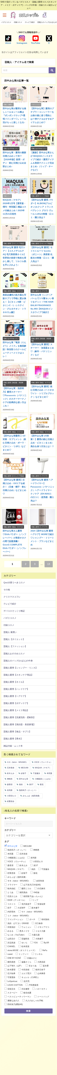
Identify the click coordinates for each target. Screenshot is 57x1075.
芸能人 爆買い (10, 632)
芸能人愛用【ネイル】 (14, 682)
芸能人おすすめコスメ (14, 654)
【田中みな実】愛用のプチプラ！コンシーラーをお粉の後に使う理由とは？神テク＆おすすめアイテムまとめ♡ (42, 115)
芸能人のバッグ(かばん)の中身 (18, 661)
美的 (21, 784)
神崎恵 (9, 779)
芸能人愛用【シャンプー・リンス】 (20, 668)
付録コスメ (18, 22)
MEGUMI (24, 768)
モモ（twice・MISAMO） (17, 762)
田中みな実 (23, 779)
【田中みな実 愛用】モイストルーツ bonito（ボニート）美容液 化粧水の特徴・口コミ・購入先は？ (42, 254)
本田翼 (49, 773)
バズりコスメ (6, 22)
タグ (6, 841)
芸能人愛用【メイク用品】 (16, 710)
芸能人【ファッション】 (15, 646)
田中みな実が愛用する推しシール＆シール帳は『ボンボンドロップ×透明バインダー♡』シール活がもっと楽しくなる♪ (14, 115)
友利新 (9, 790)
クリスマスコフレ (12, 597)
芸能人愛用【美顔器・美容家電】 (19, 724)
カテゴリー (10, 830)
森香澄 (9, 784)
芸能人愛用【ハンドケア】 (16, 689)
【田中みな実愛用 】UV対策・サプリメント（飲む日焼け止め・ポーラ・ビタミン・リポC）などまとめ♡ (14, 443)
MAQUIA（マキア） (43, 768)
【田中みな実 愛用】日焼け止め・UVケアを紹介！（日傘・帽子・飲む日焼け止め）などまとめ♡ (14, 487)
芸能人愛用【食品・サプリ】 (17, 731)
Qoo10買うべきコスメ (14, 582)
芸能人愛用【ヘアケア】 (15, 696)
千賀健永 (36, 773)
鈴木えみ (10, 773)
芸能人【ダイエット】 (14, 639)
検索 (28, 1011)
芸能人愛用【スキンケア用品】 (18, 675)
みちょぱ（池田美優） (32, 796)
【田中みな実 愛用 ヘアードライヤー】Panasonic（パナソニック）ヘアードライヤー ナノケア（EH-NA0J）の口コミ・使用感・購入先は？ (42, 490)
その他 (6, 590)
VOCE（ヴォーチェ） (43, 762)
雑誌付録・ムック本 (13, 746)
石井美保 (10, 768)
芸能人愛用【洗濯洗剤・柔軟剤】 (19, 717)
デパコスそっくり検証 (14, 611)
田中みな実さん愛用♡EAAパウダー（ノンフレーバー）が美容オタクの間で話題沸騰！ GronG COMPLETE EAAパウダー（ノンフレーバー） (14, 541)
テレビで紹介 (30, 22)
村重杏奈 (10, 801)
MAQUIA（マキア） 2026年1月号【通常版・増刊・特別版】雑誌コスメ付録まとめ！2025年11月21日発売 (14, 207)
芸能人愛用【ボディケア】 (16, 703)
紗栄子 (23, 773)
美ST (31, 784)
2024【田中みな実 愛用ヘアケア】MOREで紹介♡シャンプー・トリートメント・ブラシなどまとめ (42, 538)
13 (48, 564)
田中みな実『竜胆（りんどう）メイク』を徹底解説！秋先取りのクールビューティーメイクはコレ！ (14, 349)
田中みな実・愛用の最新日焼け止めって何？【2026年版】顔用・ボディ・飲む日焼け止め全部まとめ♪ (14, 159)
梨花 (41, 784)
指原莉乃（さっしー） (28, 790)
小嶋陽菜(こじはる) (42, 779)
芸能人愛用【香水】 (13, 739)
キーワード (10, 818)
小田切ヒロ (11, 796)
